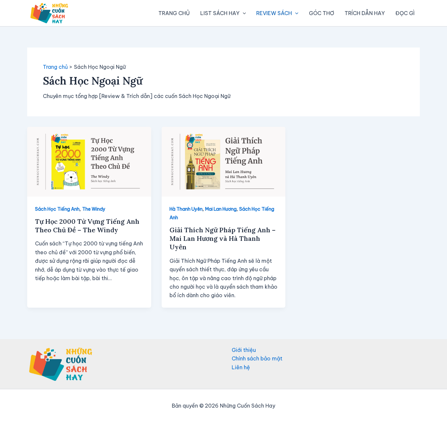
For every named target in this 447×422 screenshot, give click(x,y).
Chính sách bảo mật (257, 358)
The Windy (93, 209)
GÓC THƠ (321, 13)
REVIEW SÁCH (274, 13)
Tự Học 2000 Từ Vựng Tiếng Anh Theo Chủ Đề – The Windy (87, 225)
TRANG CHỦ (174, 13)
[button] (243, 13)
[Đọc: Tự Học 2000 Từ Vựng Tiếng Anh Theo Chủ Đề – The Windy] (89, 161)
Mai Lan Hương (221, 209)
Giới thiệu (244, 350)
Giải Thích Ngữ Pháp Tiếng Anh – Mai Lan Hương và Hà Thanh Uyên (223, 238)
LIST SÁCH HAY (220, 13)
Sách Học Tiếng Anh (57, 209)
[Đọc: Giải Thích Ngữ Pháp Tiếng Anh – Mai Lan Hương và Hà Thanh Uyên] (224, 161)
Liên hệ (241, 367)
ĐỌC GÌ (405, 13)
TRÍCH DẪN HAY (365, 13)
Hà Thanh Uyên (186, 209)
